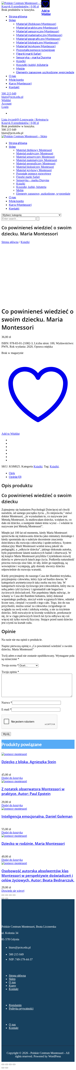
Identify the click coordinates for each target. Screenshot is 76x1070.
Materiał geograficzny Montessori (38, 38)
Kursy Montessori (20, 83)
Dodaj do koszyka (12, 778)
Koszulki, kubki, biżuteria (32, 64)
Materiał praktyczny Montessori (37, 27)
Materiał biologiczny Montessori (37, 42)
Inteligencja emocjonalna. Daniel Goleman (36, 816)
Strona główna (18, 16)
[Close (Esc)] (2, 895)
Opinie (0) (15, 476)
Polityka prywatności (21, 1008)
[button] (20, 6)
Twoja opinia (10, 671)
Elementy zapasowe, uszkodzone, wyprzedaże (45, 72)
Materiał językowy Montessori (36, 46)
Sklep (12, 20)
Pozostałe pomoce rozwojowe (35, 50)
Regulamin (15, 1005)
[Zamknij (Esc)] (14, 1064)
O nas (12, 76)
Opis (12, 473)
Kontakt (14, 87)
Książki (20, 61)
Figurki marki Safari (28, 53)
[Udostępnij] (10, 1064)
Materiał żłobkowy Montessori (36, 23)
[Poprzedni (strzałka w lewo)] (2, 1067)
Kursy (12, 985)
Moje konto (16, 79)
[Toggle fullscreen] (10, 895)
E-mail (6, 709)
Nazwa (6, 702)
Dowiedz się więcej (12, 890)
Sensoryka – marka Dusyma (33, 57)
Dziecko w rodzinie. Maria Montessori (33, 843)
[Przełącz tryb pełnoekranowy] (6, 1064)
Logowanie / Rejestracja (34, 119)
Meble (20, 68)
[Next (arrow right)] (6, 898)
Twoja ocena (10, 665)
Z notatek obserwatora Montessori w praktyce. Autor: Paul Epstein (33, 791)
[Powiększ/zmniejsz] (2, 1064)
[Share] (6, 895)
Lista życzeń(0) (10, 119)
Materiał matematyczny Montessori (39, 35)
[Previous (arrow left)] (2, 898)
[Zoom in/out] (14, 895)
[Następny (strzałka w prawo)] (6, 1067)
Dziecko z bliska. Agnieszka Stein (28, 761)
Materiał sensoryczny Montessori (37, 31)
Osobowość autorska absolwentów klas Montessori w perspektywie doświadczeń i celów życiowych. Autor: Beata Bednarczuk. (37, 875)
